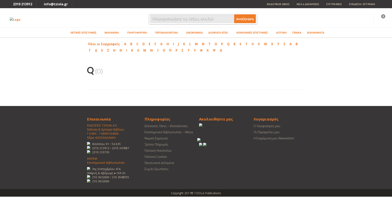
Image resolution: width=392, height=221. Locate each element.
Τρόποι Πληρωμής (156, 144)
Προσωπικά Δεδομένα (159, 163)
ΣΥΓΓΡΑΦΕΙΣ (334, 4)
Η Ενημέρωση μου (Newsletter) (274, 138)
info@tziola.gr (56, 4)
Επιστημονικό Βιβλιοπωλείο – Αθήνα (169, 132)
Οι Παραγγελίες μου (267, 132)
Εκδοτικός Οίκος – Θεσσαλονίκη (166, 126)
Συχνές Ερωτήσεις (156, 169)
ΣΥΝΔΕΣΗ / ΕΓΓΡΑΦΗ (362, 4)
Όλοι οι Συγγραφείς (104, 44)
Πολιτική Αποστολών (158, 150)
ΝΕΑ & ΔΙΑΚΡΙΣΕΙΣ (308, 4)
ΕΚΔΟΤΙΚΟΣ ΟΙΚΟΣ (278, 4)
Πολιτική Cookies (156, 157)
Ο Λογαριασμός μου (267, 126)
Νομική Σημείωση (156, 138)
